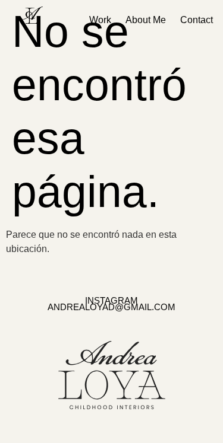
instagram (111, 300)
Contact (196, 20)
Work (100, 20)
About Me (145, 20)
